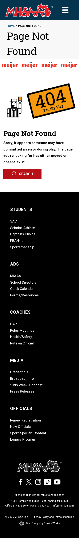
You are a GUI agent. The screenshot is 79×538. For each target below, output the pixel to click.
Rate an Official (22, 343)
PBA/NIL (16, 240)
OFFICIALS (21, 408)
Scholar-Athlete (22, 228)
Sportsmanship (22, 247)
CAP (13, 324)
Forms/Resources (24, 295)
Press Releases (22, 391)
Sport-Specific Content (28, 433)
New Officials (20, 426)
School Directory (23, 282)
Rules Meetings (22, 330)
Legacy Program (23, 439)
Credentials (19, 372)
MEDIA (17, 360)
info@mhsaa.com (63, 505)
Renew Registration (25, 420)
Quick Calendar (22, 289)
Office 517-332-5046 (17, 505)
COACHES (20, 312)
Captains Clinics (22, 234)
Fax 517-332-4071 (40, 505)
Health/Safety (21, 337)
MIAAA (15, 276)
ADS (14, 264)
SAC (13, 221)
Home (11, 25)
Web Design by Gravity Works (43, 523)
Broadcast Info (22, 378)
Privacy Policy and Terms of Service (53, 517)
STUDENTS (21, 209)
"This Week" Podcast (26, 385)
